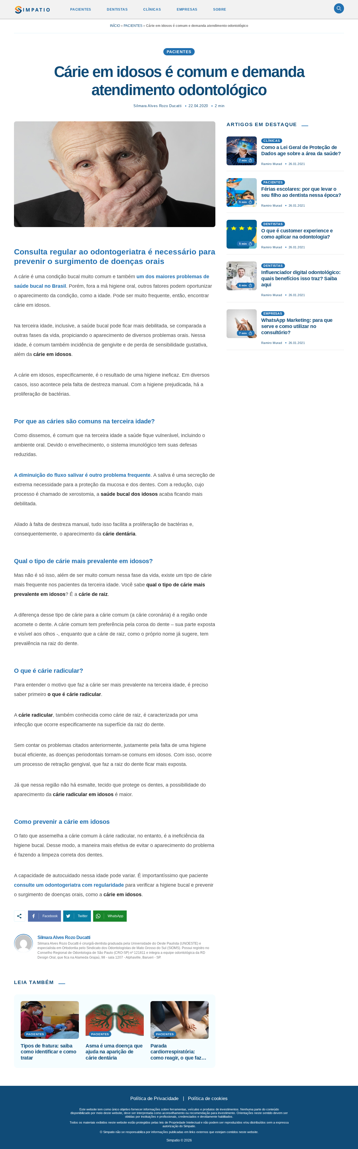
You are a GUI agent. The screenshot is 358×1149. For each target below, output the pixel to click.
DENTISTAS (117, 9)
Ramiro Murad (271, 164)
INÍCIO (115, 26)
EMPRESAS (187, 9)
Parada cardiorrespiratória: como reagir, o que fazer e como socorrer (178, 1052)
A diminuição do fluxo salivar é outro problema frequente (82, 475)
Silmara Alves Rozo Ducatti (157, 106)
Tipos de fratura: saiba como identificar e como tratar (48, 1052)
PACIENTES (80, 9)
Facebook (50, 916)
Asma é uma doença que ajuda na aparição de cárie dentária (114, 1052)
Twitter (83, 916)
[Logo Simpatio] (32, 8)
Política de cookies (208, 1098)
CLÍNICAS (152, 9)
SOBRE (219, 9)
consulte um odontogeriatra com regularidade (69, 885)
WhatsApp (115, 916)
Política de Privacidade (154, 1098)
